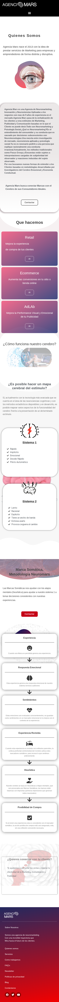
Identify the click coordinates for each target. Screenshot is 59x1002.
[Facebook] (7, 994)
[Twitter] (12, 994)
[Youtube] (18, 994)
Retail (29, 237)
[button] (29, 13)
